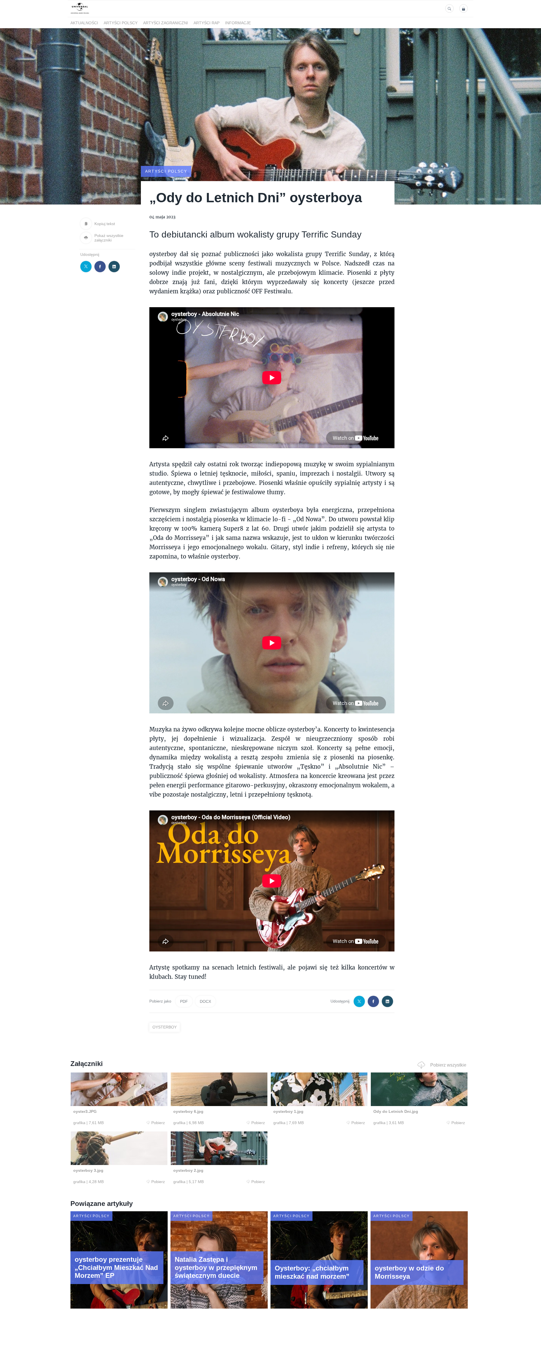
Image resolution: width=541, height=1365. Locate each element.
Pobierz (158, 1122)
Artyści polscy (121, 23)
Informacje (238, 23)
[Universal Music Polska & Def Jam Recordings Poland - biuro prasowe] (80, 13)
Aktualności (84, 23)
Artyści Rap (206, 23)
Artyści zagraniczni (165, 23)
